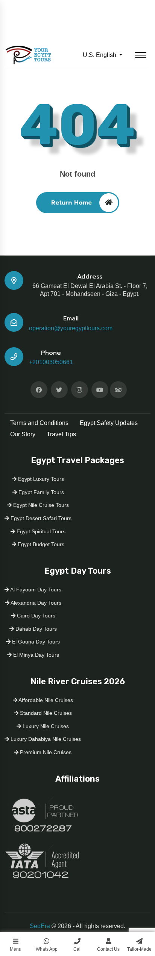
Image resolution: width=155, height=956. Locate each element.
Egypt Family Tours (40, 492)
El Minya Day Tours (35, 655)
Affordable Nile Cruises (45, 700)
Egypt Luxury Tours (40, 479)
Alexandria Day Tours (35, 603)
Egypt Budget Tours (40, 544)
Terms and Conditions (39, 423)
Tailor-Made (139, 949)
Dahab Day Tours (35, 629)
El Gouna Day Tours (35, 642)
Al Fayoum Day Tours (35, 590)
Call (77, 949)
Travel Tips (61, 434)
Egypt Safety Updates (109, 423)
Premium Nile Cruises (44, 752)
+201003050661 (51, 362)
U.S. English (100, 55)
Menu (15, 949)
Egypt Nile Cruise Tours (40, 505)
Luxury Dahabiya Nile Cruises (45, 739)
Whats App (47, 949)
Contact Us (108, 949)
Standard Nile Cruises (45, 713)
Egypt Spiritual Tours (40, 531)
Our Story (22, 434)
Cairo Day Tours (35, 616)
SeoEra (40, 926)
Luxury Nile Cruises (45, 726)
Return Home (71, 202)
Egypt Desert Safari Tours (40, 518)
